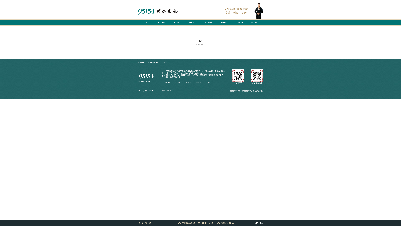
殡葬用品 (224, 22)
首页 (145, 22)
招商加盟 (177, 82)
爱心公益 (239, 22)
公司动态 (209, 82)
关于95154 (255, 22)
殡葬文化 (165, 62)
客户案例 (208, 22)
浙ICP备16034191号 (166, 91)
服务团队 (177, 22)
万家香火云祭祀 (153, 62)
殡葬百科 (161, 22)
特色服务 (192, 22)
